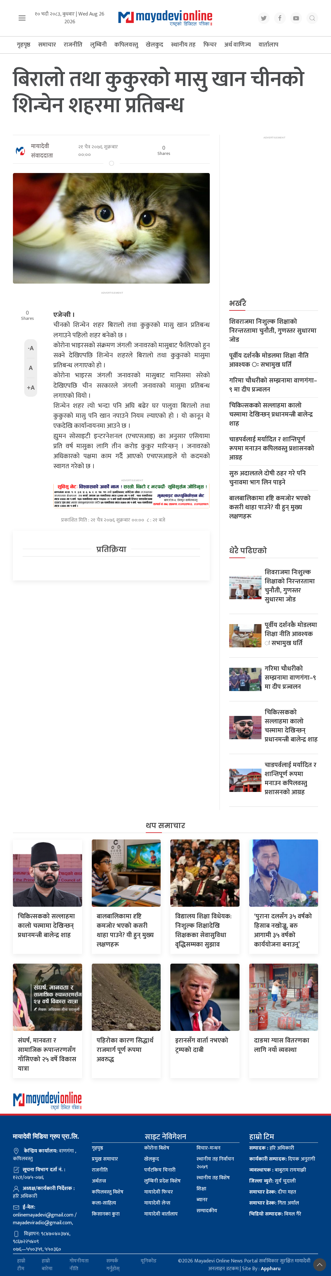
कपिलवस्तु (126, 45)
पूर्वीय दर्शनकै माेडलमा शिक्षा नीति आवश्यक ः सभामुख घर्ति (269, 360)
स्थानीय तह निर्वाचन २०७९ (215, 1163)
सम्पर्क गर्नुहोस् (113, 1265)
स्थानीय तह (183, 45)
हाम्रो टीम (21, 1265)
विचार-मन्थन (208, 1148)
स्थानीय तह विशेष (213, 1177)
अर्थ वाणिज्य (237, 45)
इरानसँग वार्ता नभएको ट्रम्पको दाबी (201, 1045)
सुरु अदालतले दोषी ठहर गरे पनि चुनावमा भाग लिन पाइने (267, 478)
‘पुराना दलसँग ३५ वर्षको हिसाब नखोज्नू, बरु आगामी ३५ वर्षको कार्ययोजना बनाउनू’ (283, 930)
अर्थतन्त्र (99, 1181)
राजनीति (73, 45)
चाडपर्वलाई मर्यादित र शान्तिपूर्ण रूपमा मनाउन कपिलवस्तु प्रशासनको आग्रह (271, 448)
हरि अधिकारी (271, 1148)
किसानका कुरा (106, 1214)
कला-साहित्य (104, 1203)
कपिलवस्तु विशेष (107, 1192)
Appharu (271, 1268)
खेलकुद (154, 45)
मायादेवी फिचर (158, 1192)
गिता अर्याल (274, 1203)
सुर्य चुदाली (272, 1181)
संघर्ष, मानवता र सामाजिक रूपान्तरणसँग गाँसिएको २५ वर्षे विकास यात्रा (47, 1054)
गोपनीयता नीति (79, 1265)
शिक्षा (201, 1188)
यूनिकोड (148, 1261)
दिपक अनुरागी (282, 1159)
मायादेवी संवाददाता (42, 151)
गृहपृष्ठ (23, 45)
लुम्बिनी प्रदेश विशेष (162, 1181)
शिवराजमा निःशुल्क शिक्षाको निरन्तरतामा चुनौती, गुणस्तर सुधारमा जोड (272, 330)
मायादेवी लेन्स (157, 1203)
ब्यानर (202, 1199)
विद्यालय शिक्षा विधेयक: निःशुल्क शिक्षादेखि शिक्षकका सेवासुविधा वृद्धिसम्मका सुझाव (203, 930)
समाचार (47, 45)
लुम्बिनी (98, 45)
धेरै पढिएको (248, 551)
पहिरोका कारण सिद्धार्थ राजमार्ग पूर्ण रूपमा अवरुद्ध (125, 1050)
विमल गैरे (275, 1214)
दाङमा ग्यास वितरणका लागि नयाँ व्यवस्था (281, 1045)
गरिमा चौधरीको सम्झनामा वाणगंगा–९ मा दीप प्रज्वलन (273, 385)
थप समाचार (165, 826)
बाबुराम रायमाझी (277, 1170)
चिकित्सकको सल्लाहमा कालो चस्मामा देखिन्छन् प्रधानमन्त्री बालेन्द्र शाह (271, 414)
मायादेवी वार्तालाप (161, 1214)
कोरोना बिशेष (156, 1148)
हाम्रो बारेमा (47, 1265)
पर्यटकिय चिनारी (160, 1170)
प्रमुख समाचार (105, 1159)
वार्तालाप (268, 45)
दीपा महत (272, 1192)
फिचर (210, 45)
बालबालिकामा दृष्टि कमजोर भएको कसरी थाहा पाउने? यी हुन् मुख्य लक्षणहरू (270, 507)
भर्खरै (237, 303)
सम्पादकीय (207, 1210)
